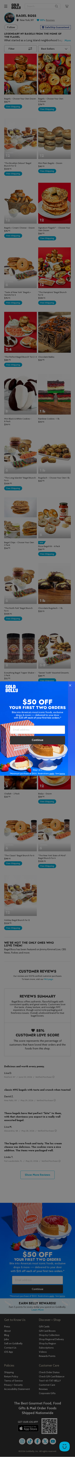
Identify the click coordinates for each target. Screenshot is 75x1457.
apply (51, 773)
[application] (65, 1447)
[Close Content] (70, 685)
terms (62, 773)
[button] (37, 728)
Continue (37, 740)
